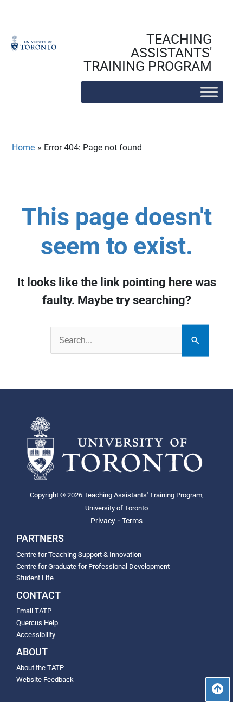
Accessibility (35, 635)
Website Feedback (45, 679)
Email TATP (33, 611)
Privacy (102, 520)
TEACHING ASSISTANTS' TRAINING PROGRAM (147, 52)
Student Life (35, 578)
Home (23, 147)
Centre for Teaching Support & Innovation (78, 554)
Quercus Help (37, 623)
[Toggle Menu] (209, 92)
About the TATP (40, 668)
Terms (132, 520)
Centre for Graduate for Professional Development (93, 566)
